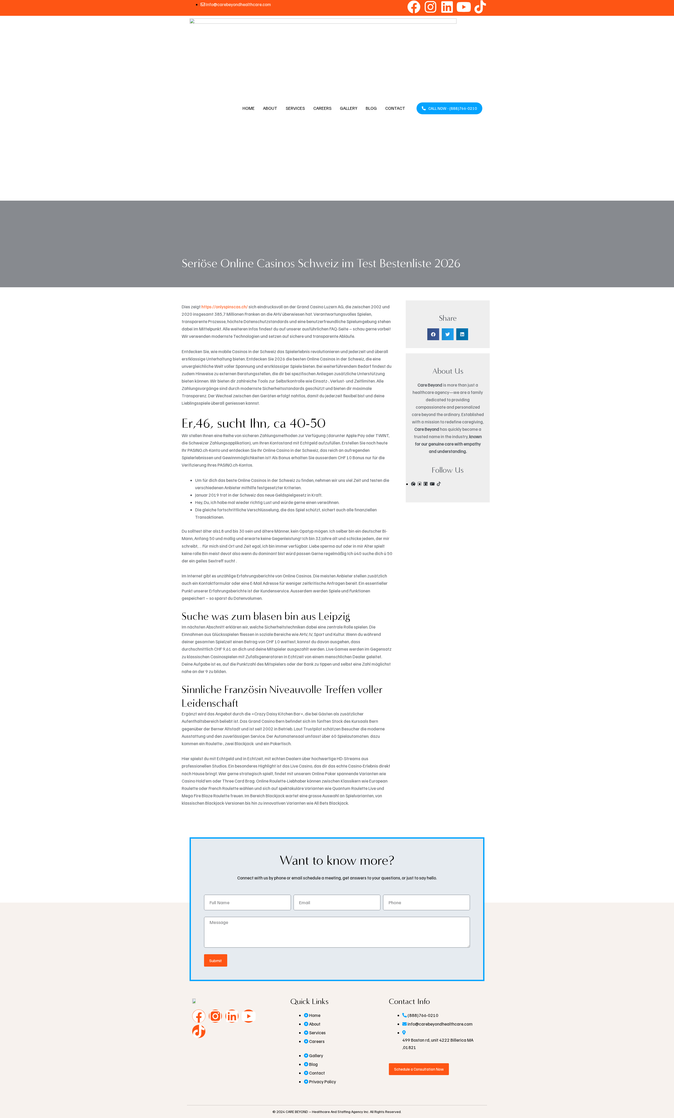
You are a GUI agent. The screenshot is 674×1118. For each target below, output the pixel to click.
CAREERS (322, 108)
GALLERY (348, 108)
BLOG (371, 108)
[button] (433, 334)
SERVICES (295, 108)
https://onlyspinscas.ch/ (224, 306)
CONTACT (395, 108)
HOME (248, 108)
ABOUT (270, 108)
